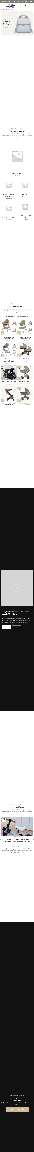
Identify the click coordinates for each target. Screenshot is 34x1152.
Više (17, 855)
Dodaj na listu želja (14, 321)
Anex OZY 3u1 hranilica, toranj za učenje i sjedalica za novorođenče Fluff (9, 337)
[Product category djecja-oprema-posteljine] (9, 189)
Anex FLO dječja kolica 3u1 (25, 403)
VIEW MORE (17, 627)
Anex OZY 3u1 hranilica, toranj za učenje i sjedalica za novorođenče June (25, 337)
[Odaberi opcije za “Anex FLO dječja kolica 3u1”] (19, 400)
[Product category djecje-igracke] (17, 158)
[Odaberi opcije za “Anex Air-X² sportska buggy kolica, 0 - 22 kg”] (2, 400)
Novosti (17, 836)
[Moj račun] (32, 5)
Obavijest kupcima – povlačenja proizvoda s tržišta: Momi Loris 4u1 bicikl (17, 841)
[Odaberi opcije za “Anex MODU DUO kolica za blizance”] (19, 355)
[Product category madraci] (25, 188)
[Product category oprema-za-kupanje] (9, 211)
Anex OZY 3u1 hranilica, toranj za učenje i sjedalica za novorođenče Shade (9, 360)
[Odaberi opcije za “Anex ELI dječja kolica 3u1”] (19, 378)
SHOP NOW (6, 627)
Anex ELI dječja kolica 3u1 (25, 381)
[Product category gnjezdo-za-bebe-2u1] (25, 210)
